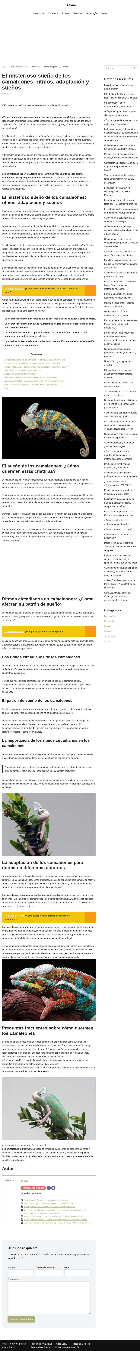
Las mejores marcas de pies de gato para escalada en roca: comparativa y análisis (119, 503)
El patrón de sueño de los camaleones (21, 374)
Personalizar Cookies (41, 1347)
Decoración (39, 13)
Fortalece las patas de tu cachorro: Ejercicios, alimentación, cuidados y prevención (121, 264)
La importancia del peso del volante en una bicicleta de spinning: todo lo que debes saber (120, 559)
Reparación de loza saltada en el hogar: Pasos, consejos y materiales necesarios (120, 285)
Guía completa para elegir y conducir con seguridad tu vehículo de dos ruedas (121, 243)
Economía (53, 13)
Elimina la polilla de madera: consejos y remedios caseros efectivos (118, 374)
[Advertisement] (70, 37)
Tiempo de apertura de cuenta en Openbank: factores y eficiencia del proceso (58, 1223)
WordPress (9, 1347)
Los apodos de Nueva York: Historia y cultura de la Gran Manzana (117, 191)
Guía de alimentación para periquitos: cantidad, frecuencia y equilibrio (120, 353)
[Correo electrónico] (53, 1188)
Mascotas (77, 13)
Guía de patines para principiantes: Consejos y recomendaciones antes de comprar (121, 571)
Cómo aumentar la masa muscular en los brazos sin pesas (49, 1206)
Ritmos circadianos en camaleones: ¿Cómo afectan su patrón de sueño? (36, 367)
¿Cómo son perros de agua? (118, 529)
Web (66, 1267)
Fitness (65, 13)
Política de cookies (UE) (67, 1347)
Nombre (12, 1267)
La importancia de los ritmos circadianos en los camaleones (30, 377)
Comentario (14, 1279)
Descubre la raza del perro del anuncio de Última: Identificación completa (120, 546)
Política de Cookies (80, 1344)
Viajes (104, 13)
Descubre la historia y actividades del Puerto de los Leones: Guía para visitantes (120, 404)
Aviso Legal (61, 1344)
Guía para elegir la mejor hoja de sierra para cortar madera (50, 1203)
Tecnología (91, 13)
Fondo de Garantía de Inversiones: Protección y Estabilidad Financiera (121, 324)
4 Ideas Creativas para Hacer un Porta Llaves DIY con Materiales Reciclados (119, 584)
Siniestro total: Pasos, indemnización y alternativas (46, 1200)
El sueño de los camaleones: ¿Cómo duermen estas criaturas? (32, 363)
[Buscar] (135, 68)
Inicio (4, 67)
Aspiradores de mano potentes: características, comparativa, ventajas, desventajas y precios (119, 425)
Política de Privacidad (41, 1344)
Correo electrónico (45, 1267)
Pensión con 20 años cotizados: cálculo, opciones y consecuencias (53, 1216)
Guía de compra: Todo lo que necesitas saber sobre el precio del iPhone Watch (121, 230)
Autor (6, 388)
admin (24, 1180)
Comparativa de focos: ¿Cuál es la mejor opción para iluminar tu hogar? (55, 1220)
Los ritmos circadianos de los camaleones (22, 370)
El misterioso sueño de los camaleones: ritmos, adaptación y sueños (34, 360)
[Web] (49, 1188)
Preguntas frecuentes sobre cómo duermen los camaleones (30, 384)
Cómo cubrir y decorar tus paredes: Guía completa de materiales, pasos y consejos (118, 455)
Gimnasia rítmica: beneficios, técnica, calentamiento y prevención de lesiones (118, 596)
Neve (4, 1344)
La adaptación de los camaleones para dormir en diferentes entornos (34, 381)
